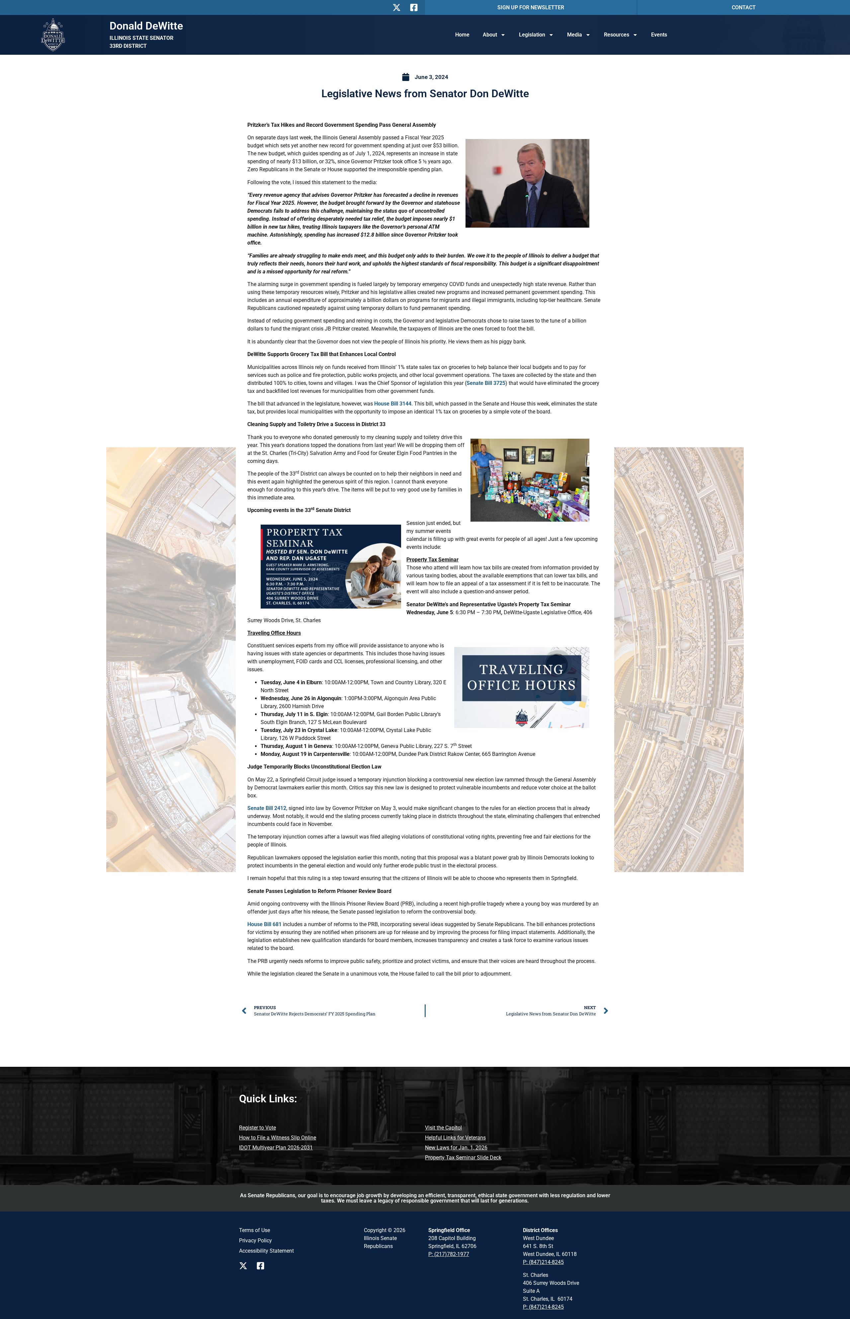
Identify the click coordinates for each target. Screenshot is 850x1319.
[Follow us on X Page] (245, 1266)
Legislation (532, 35)
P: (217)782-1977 (448, 1254)
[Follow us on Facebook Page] (262, 1266)
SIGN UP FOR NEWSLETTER (530, 7)
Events (659, 35)
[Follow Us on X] (398, 7)
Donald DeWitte (146, 26)
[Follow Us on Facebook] (416, 7)
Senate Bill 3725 (486, 383)
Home (462, 35)
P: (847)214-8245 (543, 1262)
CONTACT (744, 7)
